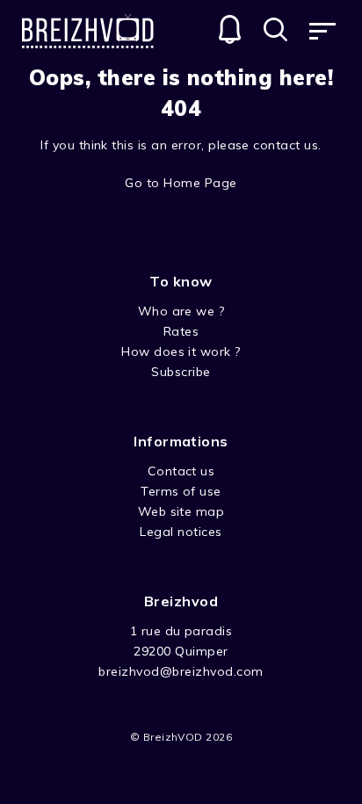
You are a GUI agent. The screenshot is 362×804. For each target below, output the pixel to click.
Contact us (181, 471)
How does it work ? (181, 351)
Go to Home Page (180, 183)
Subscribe (180, 372)
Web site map (181, 511)
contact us (285, 145)
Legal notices (180, 532)
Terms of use (181, 491)
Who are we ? (181, 311)
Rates (181, 331)
